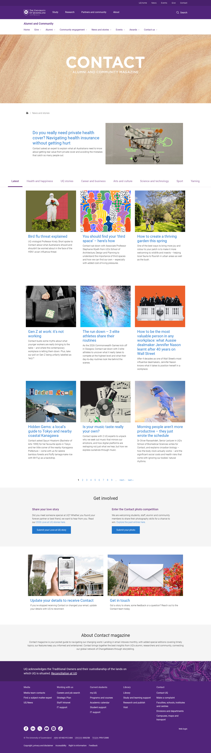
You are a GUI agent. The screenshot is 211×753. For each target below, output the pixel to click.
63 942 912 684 (66, 738)
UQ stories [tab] (67, 181)
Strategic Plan (64, 697)
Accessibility (60, 745)
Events (164, 3)
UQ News (28, 702)
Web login (183, 729)
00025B (86, 738)
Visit (125, 707)
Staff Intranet (63, 702)
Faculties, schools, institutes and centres (170, 704)
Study (55, 12)
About (116, 12)
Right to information (78, 745)
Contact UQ (162, 692)
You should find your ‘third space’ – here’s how (104, 238)
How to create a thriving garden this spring (157, 238)
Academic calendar (99, 702)
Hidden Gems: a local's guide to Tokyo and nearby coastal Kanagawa (50, 431)
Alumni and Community (38, 23)
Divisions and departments (170, 711)
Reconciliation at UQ (64, 673)
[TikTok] (60, 729)
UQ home (143, 3)
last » (130, 480)
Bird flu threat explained (47, 236)
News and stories (100, 29)
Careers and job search (68, 692)
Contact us (149, 29)
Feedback (93, 745)
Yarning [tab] (195, 181)
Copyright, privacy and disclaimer (38, 745)
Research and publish (134, 702)
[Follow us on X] (39, 729)
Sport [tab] (180, 181)
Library (126, 692)
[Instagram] (53, 729)
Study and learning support (137, 697)
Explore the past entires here (131, 522)
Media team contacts (34, 692)
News (153, 3)
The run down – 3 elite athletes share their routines (101, 335)
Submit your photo (125, 530)
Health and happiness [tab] (40, 181)
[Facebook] (26, 729)
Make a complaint (165, 697)
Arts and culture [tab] (122, 181)
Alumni (49, 29)
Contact (183, 3)
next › (122, 480)
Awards (133, 29)
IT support (62, 707)
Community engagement (72, 29)
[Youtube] (46, 729)
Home (27, 29)
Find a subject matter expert (38, 697)
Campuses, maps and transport (167, 717)
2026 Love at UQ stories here (50, 522)
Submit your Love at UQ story (51, 530)
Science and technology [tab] (154, 181)
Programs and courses (101, 697)
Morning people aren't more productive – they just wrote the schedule (160, 431)
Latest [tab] (15, 181)
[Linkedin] (33, 729)
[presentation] (15, 181)
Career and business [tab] (93, 181)
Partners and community (93, 12)
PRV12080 (104, 738)
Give (174, 3)
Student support (98, 707)
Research (69, 12)
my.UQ (93, 692)
